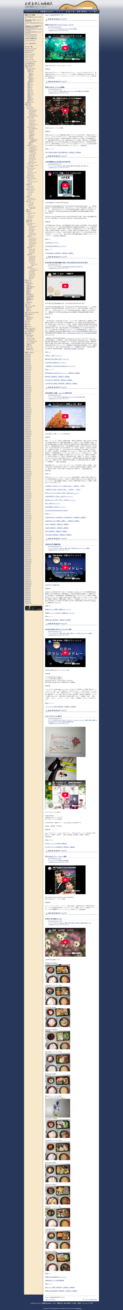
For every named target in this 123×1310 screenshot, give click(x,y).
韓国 (30, 142)
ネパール (31, 121)
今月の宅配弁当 (29, 63)
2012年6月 (28, 526)
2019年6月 (28, 420)
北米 (27, 201)
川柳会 (27, 309)
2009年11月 (28, 583)
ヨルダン (29, 174)
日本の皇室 (82, 397)
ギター (70, 720)
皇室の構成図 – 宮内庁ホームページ (55, 507)
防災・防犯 (28, 331)
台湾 (30, 137)
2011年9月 (28, 542)
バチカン (31, 253)
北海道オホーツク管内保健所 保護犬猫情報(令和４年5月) (33, 26)
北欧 (28, 236)
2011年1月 (28, 557)
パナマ (28, 195)
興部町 (28, 96)
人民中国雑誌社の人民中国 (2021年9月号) (58, 162)
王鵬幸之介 (29, 297)
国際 (72, 166)
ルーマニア (31, 260)
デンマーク (31, 240)
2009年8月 (28, 588)
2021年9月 (28, 370)
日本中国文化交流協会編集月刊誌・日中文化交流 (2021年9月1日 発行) (66, 262)
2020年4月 (28, 401)
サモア (28, 180)
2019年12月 (28, 409)
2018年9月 (28, 436)
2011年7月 (28, 546)
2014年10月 (28, 475)
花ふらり (28, 347)
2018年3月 (28, 447)
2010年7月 (28, 568)
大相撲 (26, 282)
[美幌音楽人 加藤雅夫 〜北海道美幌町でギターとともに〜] (39, 7)
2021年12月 (28, 365)
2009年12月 (28, 581)
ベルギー (31, 275)
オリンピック (28, 54)
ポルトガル (31, 277)
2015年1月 (28, 469)
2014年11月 (28, 473)
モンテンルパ (32, 153)
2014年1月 (28, 491)
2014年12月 (28, 471)
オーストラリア (30, 178)
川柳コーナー (73, 633)
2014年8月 (28, 478)
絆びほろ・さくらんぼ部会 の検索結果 (56, 843)
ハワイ (30, 204)
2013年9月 (28, 498)
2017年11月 (28, 455)
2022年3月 (28, 359)
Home (46, 15)
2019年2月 (28, 427)
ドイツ (30, 272)
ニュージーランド (31, 181)
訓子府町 (29, 99)
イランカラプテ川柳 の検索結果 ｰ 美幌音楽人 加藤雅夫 (60, 706)
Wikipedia (51, 77)
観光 (26, 326)
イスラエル (29, 198)
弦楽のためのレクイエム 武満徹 (54, 87)
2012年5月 (28, 528)
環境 (26, 324)
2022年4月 (28, 358)
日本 (76, 91)
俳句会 (27, 307)
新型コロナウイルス (63, 29)
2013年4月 (28, 508)
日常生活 (64, 721)
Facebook (27, 50)
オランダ (31, 271)
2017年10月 (28, 456)
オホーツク (56, 91)
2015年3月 (28, 466)
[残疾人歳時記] (81, 13)
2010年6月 (28, 570)
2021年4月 (28, 379)
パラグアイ (29, 215)
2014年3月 (28, 487)
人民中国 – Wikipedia (59, 235)
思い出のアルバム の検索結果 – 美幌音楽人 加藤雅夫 (60, 847)
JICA (27, 105)
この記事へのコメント (54, 30)
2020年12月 (28, 387)
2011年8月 (28, 544)
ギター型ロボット (69, 822)
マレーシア (31, 158)
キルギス (31, 113)
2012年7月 (28, 524)
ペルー (28, 218)
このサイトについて (35, 1303)
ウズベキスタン (32, 110)
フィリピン (31, 152)
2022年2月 (28, 361)
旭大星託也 (29, 294)
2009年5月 (28, 594)
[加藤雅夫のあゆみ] (46, 13)
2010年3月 (28, 575)
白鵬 (27, 300)
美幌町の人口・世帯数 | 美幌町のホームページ (58, 609)
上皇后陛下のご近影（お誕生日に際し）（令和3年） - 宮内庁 (62, 489)
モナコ (30, 278)
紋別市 (28, 90)
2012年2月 (28, 533)
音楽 (70, 29)
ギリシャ (31, 250)
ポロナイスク (33, 264)
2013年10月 (28, 497)
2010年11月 (28, 561)
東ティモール (31, 162)
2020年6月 (28, 398)
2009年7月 (28, 590)
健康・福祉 (68, 548)
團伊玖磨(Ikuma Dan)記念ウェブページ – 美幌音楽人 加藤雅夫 (62, 373)
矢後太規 (28, 302)
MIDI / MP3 (28, 335)
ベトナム (31, 156)
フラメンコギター (30, 341)
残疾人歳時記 (67, 1303)
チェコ (30, 230)
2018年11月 (28, 433)
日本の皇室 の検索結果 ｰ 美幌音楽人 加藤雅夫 (58, 535)
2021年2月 (28, 383)
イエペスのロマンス (30, 40)
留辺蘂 (30, 74)
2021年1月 (28, 385)
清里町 (28, 85)
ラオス (30, 160)
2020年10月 (28, 391)
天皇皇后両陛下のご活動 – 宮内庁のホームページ (59, 496)
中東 (27, 196)
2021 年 (52, 15)
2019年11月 (28, 411)
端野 (30, 75)
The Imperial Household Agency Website (56, 510)
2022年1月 (28, 363)
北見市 (28, 71)
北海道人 (28, 102)
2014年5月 (28, 484)
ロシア (30, 261)
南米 (27, 211)
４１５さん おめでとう (31, 36)
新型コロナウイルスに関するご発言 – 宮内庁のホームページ (62, 493)
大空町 (28, 77)
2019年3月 (28, 425)
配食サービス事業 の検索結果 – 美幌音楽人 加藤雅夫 (60, 1287)
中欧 (28, 224)
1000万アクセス (57, 720)
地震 (26, 280)
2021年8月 (28, 372)
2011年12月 (28, 537)
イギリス (31, 268)
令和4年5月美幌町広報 (31, 38)
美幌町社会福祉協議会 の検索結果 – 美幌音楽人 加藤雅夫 (61, 1291)
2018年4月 (28, 445)
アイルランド (30, 223)
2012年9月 (28, 520)
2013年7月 (28, 502)
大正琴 (27, 346)
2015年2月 (28, 467)
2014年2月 (28, 489)
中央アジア (29, 108)
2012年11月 (28, 517)
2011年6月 (28, 548)
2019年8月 (28, 416)
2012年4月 (28, 530)
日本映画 (28, 317)
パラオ (28, 183)
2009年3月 (28, 597)
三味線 (27, 344)
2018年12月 (28, 431)
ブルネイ (31, 155)
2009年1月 (28, 601)
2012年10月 (28, 519)
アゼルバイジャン (32, 165)
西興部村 (29, 97)
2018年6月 (28, 442)
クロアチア (31, 257)
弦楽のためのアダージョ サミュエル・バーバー (59, 24)
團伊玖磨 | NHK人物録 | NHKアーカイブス (57, 359)
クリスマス (29, 338)
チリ (28, 214)
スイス (30, 227)
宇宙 (26, 304)
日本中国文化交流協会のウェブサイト (55, 246)
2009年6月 (28, 592)
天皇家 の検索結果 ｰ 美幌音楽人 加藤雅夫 (57, 528)
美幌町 (79, 91)
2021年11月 (28, 367)
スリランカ (31, 120)
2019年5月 (28, 422)
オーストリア (31, 226)
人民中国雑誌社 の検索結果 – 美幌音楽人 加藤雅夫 (59, 253)
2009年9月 (28, 586)
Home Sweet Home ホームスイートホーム (33, 32)
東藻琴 (30, 80)
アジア (55, 166)
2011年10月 (28, 541)
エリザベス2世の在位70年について (33, 23)
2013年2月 (28, 511)
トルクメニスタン (32, 115)
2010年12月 (28, 559)
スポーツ (27, 57)
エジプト (29, 169)
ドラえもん (75, 720)
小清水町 (29, 81)
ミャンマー (31, 159)
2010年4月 (28, 573)
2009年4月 (28, 595)
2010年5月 (28, 572)
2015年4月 (28, 464)
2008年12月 (28, 603)
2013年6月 (28, 504)
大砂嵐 (27, 289)
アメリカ (55, 29)
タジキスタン (31, 114)
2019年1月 (28, 429)
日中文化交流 (76, 166)
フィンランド (31, 243)
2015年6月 (28, 460)
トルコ (30, 231)
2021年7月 (28, 374)
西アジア (29, 163)
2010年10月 (28, 562)
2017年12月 (28, 453)
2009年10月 (28, 584)
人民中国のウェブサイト (52, 242)
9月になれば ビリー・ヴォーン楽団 (55, 856)
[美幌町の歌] (70, 13)
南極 (27, 209)
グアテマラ (29, 190)
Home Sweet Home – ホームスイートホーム (33, 29)
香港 (30, 143)
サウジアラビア (30, 199)
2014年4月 (28, 486)
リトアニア (31, 246)
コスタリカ (29, 192)
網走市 (28, 91)
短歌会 (27, 310)
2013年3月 (28, 509)
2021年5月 (28, 378)
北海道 (61, 91)
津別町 (28, 84)
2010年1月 (28, 579)
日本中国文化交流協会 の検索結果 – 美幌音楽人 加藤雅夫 (61, 383)
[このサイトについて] (31, 13)
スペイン (31, 251)
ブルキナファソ (30, 172)
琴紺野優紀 (29, 299)
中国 (63, 166)
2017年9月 (28, 458)
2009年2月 (28, 599)
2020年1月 (28, 407)
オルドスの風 (31, 128)
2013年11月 (28, 495)
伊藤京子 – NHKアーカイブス (53, 355)
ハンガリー (31, 233)
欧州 (27, 221)
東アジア (86, 166)
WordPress (78, 1308)
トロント (31, 207)
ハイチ (28, 193)
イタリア (31, 249)
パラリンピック (29, 61)
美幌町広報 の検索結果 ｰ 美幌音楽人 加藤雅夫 (58, 620)
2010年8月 (28, 566)
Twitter (26, 52)
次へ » (54, 1299)
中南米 (27, 184)
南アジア (29, 117)
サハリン (31, 263)
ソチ (31, 265)
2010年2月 (28, 577)
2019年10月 (28, 412)
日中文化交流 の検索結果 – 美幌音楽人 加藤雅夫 (58, 380)
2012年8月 (28, 522)
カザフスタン (31, 111)
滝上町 (28, 88)
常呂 (30, 72)
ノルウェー (31, 241)
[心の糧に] (94, 13)
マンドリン (82, 720)
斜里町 (28, 82)
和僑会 (27, 220)
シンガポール (31, 149)
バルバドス (29, 186)
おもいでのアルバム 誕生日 (53, 716)
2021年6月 (28, 376)
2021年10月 (28, 369)
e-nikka (31, 208)
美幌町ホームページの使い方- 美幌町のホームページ (60, 613)
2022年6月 (28, 354)
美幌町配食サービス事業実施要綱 (54, 1280)
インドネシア (31, 146)
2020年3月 (28, 403)
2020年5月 (28, 400)
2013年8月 (28, 500)
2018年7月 (28, 440)
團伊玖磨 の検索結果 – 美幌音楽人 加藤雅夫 (57, 376)
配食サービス (87, 923)
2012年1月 (28, 535)
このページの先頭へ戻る (90, 1299)
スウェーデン (31, 239)
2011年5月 (28, 550)
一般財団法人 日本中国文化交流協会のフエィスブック (60, 366)
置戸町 (28, 93)
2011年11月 (28, 539)
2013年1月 (28, 513)
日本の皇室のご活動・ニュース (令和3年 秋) (58, 393)
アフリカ (28, 166)
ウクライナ (31, 256)
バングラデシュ (32, 124)
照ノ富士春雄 (29, 296)
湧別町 (28, 87)
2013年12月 (28, 493)
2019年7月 (28, 418)
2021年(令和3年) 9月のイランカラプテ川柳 (58, 629)
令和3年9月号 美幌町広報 (53, 544)
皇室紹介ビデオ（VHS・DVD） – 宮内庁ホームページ (60, 500)
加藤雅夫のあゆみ (46, 1303)
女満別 (30, 78)
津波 (26, 321)
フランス (31, 274)
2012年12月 (28, 515)
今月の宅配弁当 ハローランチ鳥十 (33, 17)
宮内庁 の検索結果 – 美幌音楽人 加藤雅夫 (57, 524)
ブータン (31, 125)
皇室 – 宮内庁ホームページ (52, 503)
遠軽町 (28, 100)
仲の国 (27, 285)
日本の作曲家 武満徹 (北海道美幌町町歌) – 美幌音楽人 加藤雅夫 (63, 152)
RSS (91, 1303)
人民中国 (67, 166)
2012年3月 (28, 531)
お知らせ (59, 166)
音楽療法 (74, 29)
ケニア (28, 171)
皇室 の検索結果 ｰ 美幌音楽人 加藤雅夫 (56, 531)
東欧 (28, 254)
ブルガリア (31, 258)
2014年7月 (28, 480)
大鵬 (27, 291)
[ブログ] (59, 13)
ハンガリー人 (29, 339)
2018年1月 (28, 451)
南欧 (28, 247)
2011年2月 (28, 555)
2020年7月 (28, 396)
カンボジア (31, 148)
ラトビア (31, 244)
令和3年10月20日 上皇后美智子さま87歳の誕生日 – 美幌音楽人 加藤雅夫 (65, 517)
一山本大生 (29, 283)
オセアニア (29, 177)
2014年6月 (28, 482)
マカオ (30, 130)
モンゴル (31, 131)
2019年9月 (28, 414)
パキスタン (31, 123)
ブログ (54, 1303)
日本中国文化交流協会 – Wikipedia (74, 348)
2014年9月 (28, 476)
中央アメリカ (29, 189)
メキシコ (29, 187)
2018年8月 (28, 438)
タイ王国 (31, 151)
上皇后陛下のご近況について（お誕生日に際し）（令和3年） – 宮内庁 (65, 486)
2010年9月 (28, 564)
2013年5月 (28, 506)
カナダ (28, 205)
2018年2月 (28, 449)
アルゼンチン (30, 212)
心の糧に (74, 1303)
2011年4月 (28, 551)
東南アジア (29, 145)
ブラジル (29, 217)
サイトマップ (85, 1303)
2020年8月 (28, 394)
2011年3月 (28, 553)
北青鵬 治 (28, 288)
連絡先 (79, 1303)
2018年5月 (28, 444)
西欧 (28, 267)
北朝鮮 (30, 135)
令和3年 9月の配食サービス (53, 919)
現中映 (27, 319)
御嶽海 (27, 292)
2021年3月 (28, 381)
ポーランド (31, 234)
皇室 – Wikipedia (61, 461)
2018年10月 (28, 434)
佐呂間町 (29, 70)
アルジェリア (30, 168)
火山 (26, 323)
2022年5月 (28, 356)
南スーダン (29, 175)
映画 (26, 316)
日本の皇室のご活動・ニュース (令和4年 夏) (33, 20)
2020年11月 (28, 389)
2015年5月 (28, 462)
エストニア (31, 237)
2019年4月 (28, 423)
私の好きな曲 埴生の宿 (31, 34)
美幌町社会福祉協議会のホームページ (55, 1277)
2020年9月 (28, 392)
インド (30, 118)
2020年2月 (28, 405)
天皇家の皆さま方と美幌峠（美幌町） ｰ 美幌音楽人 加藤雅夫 (62, 521)
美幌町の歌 (60, 1303)
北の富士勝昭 (29, 286)
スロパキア (31, 229)
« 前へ (46, 1299)
